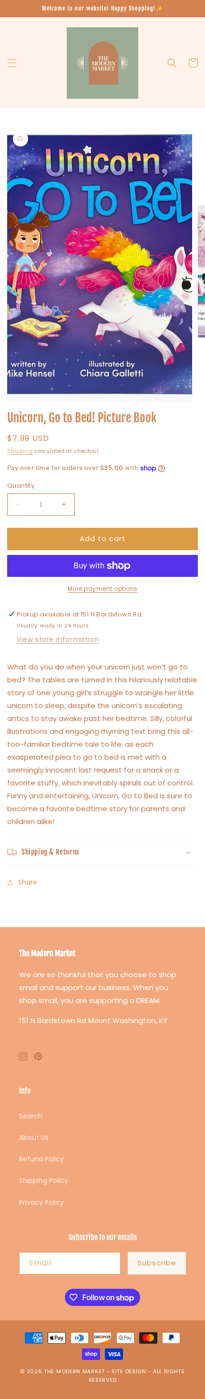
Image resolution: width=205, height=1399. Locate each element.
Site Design (129, 1371)
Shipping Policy (43, 1180)
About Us (34, 1137)
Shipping (20, 451)
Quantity (20, 485)
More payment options (103, 589)
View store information (58, 639)
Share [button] (27, 882)
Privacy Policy (41, 1202)
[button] (11, 62)
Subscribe (156, 1263)
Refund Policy (41, 1159)
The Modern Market (74, 1371)
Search (30, 1116)
